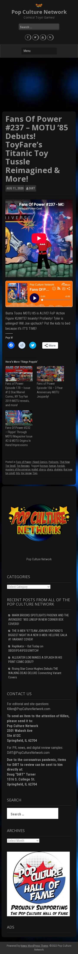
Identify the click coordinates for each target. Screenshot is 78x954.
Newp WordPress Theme (34, 945)
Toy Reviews (23, 465)
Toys (34, 473)
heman (52, 465)
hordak (61, 465)
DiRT (32, 188)
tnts (18, 473)
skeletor (58, 469)
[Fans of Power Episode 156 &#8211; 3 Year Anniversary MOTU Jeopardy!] (50, 373)
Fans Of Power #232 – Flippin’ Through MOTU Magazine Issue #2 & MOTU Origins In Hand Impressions (18, 436)
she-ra (42, 469)
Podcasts (53, 462)
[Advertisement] (39, 84)
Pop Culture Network (39, 11)
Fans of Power (23, 462)
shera (50, 469)
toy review (26, 473)
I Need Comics (39, 462)
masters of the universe (17, 469)
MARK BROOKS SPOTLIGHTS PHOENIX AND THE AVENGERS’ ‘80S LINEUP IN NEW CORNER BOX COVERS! (38, 620)
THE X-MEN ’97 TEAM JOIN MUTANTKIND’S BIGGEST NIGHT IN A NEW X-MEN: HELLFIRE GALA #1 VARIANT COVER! (37, 635)
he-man (44, 465)
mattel (34, 469)
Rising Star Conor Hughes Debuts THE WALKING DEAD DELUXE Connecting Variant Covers (34, 673)
